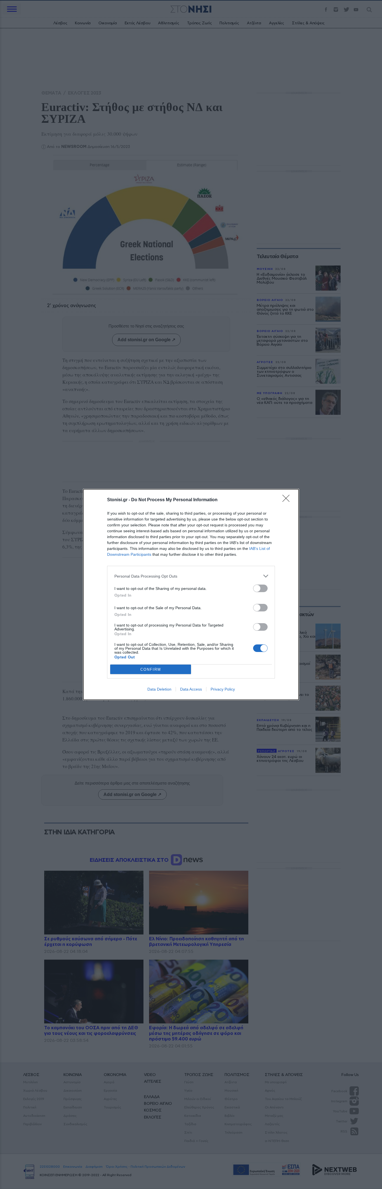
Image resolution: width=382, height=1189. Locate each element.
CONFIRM (150, 669)
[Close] (287, 500)
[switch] (260, 588)
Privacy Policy (223, 689)
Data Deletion (159, 689)
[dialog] (191, 594)
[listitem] (191, 576)
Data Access (191, 689)
